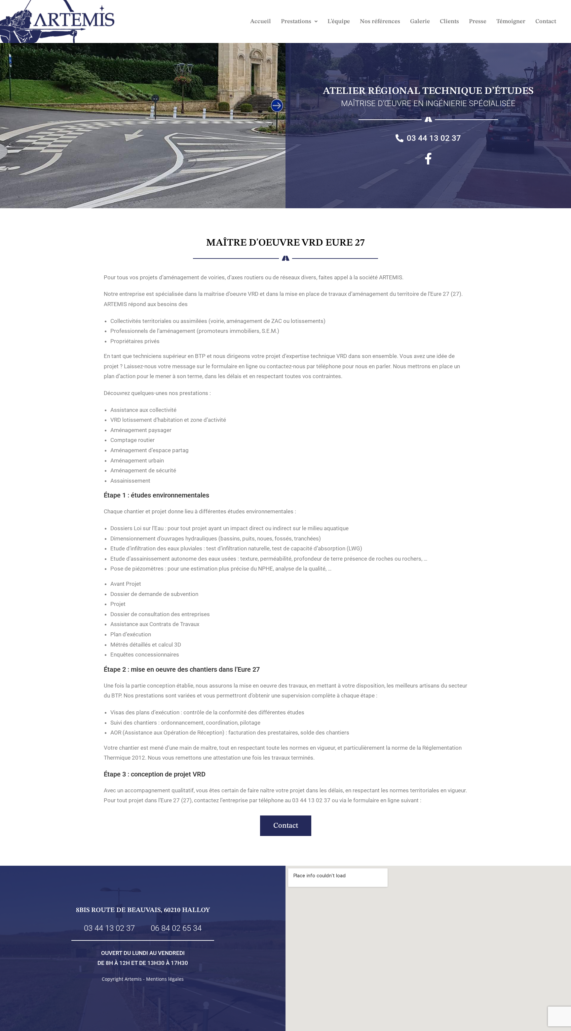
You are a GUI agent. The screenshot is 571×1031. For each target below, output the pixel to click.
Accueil (260, 21)
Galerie (420, 21)
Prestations (296, 21)
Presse (477, 21)
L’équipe (338, 21)
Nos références (380, 21)
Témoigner (510, 21)
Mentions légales (165, 979)
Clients (449, 21)
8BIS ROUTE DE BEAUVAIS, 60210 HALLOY (143, 910)
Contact (545, 21)
